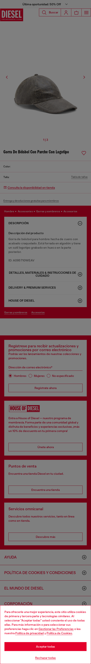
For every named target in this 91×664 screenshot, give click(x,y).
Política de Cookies (59, 633)
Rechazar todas (45, 658)
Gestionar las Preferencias (56, 629)
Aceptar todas (45, 646)
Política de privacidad (29, 633)
